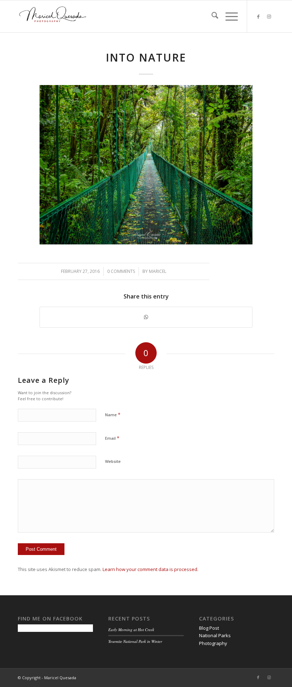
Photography (213, 643)
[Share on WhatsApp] (146, 317)
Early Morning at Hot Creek (131, 629)
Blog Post (209, 628)
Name (112, 414)
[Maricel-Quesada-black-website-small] (53, 16)
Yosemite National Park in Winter (135, 641)
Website (113, 461)
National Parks (215, 635)
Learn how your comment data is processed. (150, 569)
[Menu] (228, 16)
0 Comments (121, 271)
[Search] (211, 16)
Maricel (157, 271)
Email (112, 438)
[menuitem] (211, 16)
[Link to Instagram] (269, 16)
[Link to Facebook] (258, 16)
